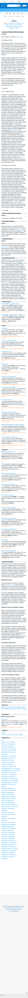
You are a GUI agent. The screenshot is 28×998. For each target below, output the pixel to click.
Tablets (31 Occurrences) (8, 818)
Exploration (4, 754)
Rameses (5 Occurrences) (8, 752)
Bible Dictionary (17, 707)
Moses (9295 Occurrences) (8, 756)
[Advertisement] (16, 884)
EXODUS (15, 202)
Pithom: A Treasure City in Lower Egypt (12, 734)
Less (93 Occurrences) (7, 830)
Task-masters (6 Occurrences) (9, 780)
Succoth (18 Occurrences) (8, 748)
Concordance (18, 24)
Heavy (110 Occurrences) (8, 840)
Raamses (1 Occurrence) (8, 744)
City (2, 740)
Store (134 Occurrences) (8, 832)
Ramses (3, 786)
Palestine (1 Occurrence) (8, 852)
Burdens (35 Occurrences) (8, 796)
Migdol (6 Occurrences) (7, 788)
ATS (22, 23)
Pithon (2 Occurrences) (7, 794)
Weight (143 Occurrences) (8, 828)
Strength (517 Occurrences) (8, 846)
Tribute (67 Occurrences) (8, 822)
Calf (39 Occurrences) (7, 764)
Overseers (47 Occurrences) (9, 774)
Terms (17, 28)
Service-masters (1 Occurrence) (10, 806)
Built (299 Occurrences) (7, 834)
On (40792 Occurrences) (8, 814)
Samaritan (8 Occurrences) (8, 850)
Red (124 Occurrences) (7, 760)
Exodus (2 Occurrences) (8, 762)
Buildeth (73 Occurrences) (8, 798)
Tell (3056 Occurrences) (7, 826)
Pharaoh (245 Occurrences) (8, 842)
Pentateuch (4, 858)
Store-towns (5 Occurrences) (9, 804)
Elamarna (4, 816)
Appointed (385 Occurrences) (9, 848)
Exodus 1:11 (18, 37)
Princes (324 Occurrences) (8, 790)
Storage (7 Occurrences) (8, 808)
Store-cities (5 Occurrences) (9, 750)
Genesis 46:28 (14, 130)
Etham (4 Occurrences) (7, 746)
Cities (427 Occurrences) (8, 856)
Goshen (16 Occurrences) (8, 742)
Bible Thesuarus (22, 708)
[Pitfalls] (1, 445)
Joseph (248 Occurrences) (8, 854)
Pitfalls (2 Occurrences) (7, 792)
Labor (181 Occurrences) (8, 836)
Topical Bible (13, 708)
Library (20, 26)
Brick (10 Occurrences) (7, 800)
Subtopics (11, 28)
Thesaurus (8, 26)
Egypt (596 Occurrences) (8, 844)
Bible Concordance (6, 707)
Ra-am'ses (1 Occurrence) (8, 784)
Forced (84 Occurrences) (8, 776)
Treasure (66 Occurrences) (8, 766)
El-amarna (4, 820)
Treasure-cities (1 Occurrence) (9, 782)
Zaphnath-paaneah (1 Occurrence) (10, 770)
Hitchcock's (12, 23)
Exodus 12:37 (5, 282)
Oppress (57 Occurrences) (8, 772)
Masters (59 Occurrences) (8, 824)
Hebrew (15, 26)
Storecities (4, 810)
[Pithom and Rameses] (26, 445)
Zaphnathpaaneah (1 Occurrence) (10, 768)
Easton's (11, 24)
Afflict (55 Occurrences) (7, 802)
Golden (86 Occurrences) (8, 758)
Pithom (3, 732)
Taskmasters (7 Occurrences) (9, 778)
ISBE (6, 24)
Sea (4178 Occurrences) (8, 838)
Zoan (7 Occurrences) (7, 812)
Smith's (18, 23)
